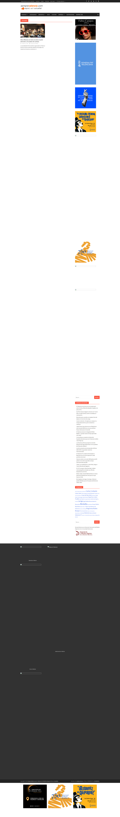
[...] (35, 49)
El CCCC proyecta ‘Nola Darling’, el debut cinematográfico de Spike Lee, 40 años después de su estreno (86, 470)
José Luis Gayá (94, 499)
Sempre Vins (79, 14)
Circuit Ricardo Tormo (92, 493)
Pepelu (81, 506)
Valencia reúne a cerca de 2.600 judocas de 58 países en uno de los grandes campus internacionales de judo (86, 460)
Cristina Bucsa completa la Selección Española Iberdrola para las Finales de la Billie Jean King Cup (87, 439)
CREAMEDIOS (96, 781)
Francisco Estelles (34, 43)
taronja (82, 513)
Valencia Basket (92, 513)
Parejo (93, 504)
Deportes (41, 14)
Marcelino (77, 504)
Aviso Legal (52, 1)
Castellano (38, 1)
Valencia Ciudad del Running (86, 515)
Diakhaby (93, 495)
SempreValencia (77, 513)
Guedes (86, 497)
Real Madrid (81, 508)
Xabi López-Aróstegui (94, 515)
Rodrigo (84, 508)
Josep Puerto (88, 499)
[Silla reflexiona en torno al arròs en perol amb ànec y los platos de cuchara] (32, 30)
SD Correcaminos (83, 511)
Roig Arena (89, 508)
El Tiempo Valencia (60, 1)
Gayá (84, 497)
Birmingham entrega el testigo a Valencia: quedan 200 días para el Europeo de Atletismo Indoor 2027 (87, 480)
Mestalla (83, 504)
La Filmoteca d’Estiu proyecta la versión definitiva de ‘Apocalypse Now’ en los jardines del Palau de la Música (87, 444)
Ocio (48, 14)
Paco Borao (89, 504)
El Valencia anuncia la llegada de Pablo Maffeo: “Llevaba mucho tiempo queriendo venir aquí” (86, 433)
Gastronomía (70, 14)
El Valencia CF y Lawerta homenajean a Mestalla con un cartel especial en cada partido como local (85, 455)
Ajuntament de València (82, 491)
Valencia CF (78, 515)
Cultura (54, 14)
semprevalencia (79, 781)
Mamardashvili (92, 501)
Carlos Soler (78, 493)
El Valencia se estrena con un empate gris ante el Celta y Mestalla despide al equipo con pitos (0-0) (87, 408)
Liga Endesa (86, 501)
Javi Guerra (82, 499)
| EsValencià (33, 14)
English (42, 1)
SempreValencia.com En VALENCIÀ (27, 1)
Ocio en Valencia (33, 669)
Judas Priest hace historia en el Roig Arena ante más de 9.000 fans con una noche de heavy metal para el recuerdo (86, 428)
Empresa (61, 14)
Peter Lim (83, 506)
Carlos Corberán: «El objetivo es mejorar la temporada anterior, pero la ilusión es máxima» (86, 422)
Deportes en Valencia (33, 560)
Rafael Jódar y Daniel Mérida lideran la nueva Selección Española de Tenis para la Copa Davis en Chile (86, 475)
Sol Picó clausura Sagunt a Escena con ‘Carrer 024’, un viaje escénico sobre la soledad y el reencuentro (87, 413)
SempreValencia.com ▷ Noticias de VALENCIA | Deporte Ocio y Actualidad (43, 781)
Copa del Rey (85, 495)
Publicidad (47, 1)
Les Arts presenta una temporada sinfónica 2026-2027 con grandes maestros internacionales (86, 449)
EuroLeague (80, 497)
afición (76, 491)
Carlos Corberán (91, 491)
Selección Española (91, 511)
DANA (90, 495)
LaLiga (80, 501)
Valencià (23, 14)
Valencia (86, 513)
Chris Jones (84, 493)
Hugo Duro (91, 497)
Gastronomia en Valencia (60, 651)
